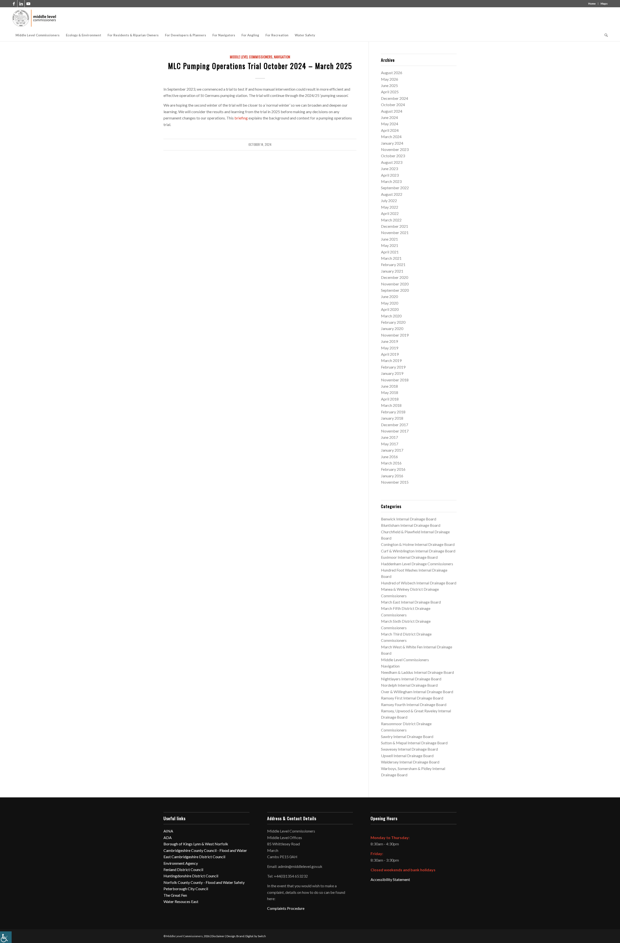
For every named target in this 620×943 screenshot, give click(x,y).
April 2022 (390, 213)
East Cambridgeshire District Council (194, 856)
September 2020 (395, 290)
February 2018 (393, 411)
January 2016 (392, 475)
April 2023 (390, 175)
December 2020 (394, 277)
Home (592, 3)
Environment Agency (180, 863)
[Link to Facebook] (13, 3)
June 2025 (389, 85)
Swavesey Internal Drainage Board (409, 749)
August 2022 (391, 194)
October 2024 (393, 104)
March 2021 (391, 258)
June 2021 (389, 239)
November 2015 (395, 482)
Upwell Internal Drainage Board (407, 755)
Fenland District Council (183, 869)
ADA (167, 837)
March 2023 (391, 181)
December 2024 (394, 98)
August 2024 (391, 111)
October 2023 (393, 155)
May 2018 (389, 392)
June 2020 (389, 296)
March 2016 (391, 463)
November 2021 (395, 232)
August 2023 (391, 162)
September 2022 (395, 187)
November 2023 (395, 149)
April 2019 (390, 354)
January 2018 (392, 418)
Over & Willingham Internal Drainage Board (417, 691)
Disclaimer (218, 936)
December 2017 (394, 424)
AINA (168, 831)
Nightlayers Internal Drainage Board (411, 678)
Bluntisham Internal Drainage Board (410, 525)
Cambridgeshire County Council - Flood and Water (205, 850)
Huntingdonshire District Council (190, 875)
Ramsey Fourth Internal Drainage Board (413, 704)
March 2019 (391, 360)
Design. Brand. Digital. (240, 936)
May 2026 (389, 79)
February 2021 (393, 264)
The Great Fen (175, 895)
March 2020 (391, 316)
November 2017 (395, 431)
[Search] (604, 35)
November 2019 (395, 335)
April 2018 (390, 399)
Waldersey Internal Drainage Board (410, 762)
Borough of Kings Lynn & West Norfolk (195, 843)
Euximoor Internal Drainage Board (409, 557)
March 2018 (391, 405)
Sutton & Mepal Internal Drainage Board (414, 742)
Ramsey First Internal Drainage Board (412, 698)
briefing (241, 118)
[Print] (34, 18)
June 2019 (389, 341)
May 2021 (389, 245)
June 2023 (389, 168)
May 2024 (389, 123)
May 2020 (389, 303)
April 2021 (390, 252)
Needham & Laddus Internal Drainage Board (417, 672)
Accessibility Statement (390, 879)
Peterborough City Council (185, 888)
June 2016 (389, 456)
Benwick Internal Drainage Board (408, 519)
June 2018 (389, 386)
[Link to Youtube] (28, 3)
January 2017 (392, 450)
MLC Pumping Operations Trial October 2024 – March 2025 (260, 65)
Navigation (282, 56)
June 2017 (389, 437)
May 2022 (389, 207)
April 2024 (390, 130)
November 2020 (395, 284)
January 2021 (392, 271)
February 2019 (393, 367)
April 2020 (390, 309)
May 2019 (389, 348)
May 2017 (389, 443)
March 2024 (391, 136)
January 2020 (392, 328)
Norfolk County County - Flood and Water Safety (204, 882)
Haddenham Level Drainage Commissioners (417, 563)
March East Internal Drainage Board (411, 602)
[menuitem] (37, 35)
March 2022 (391, 220)
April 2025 (390, 91)
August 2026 (391, 72)
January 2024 (392, 143)
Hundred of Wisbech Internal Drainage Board (418, 583)
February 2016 (393, 469)
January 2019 (392, 373)
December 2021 (394, 226)
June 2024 (389, 117)
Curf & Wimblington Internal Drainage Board (418, 551)
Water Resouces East (180, 901)
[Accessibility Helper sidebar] (6, 937)
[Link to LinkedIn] (20, 3)
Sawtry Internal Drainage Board (407, 736)
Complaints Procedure (285, 908)
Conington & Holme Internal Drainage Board (418, 544)
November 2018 (395, 379)
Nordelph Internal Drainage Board (409, 685)
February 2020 (393, 322)
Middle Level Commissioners (251, 56)
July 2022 (389, 200)
